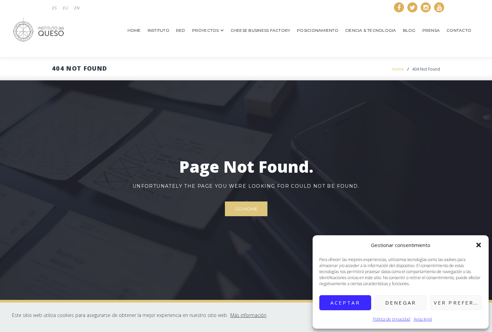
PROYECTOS (205, 30)
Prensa (431, 30)
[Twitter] (412, 7)
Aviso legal (423, 319)
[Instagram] (426, 7)
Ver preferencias (458, 302)
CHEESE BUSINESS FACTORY (261, 30)
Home (134, 30)
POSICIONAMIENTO (317, 30)
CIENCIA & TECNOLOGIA (370, 30)
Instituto (158, 30)
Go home (246, 209)
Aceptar (345, 302)
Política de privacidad (391, 319)
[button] (478, 245)
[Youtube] (439, 7)
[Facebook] (399, 7)
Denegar (400, 302)
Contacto (458, 30)
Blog (409, 30)
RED (180, 30)
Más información (248, 315)
